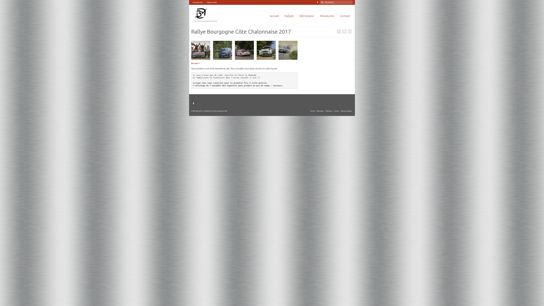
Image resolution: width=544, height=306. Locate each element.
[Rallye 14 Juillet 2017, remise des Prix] (350, 31)
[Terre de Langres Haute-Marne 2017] (339, 31)
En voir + (195, 63)
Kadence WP (222, 111)
